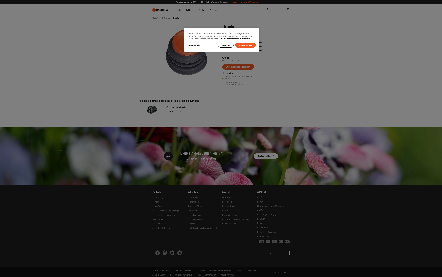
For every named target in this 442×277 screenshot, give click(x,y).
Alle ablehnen (226, 45)
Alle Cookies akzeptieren (245, 45)
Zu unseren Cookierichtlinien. (231, 38)
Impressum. (246, 38)
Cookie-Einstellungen (194, 45)
